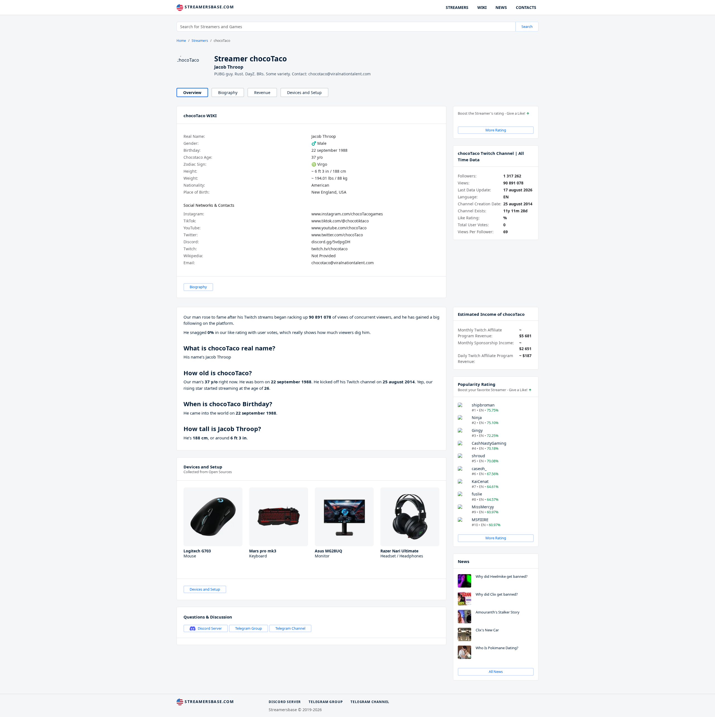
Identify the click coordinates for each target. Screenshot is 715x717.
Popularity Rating (476, 384)
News (463, 561)
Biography (227, 92)
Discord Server (210, 628)
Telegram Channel (290, 628)
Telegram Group (248, 628)
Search (527, 26)
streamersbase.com (208, 6)
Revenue (262, 92)
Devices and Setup (304, 92)
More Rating (495, 130)
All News (496, 671)
